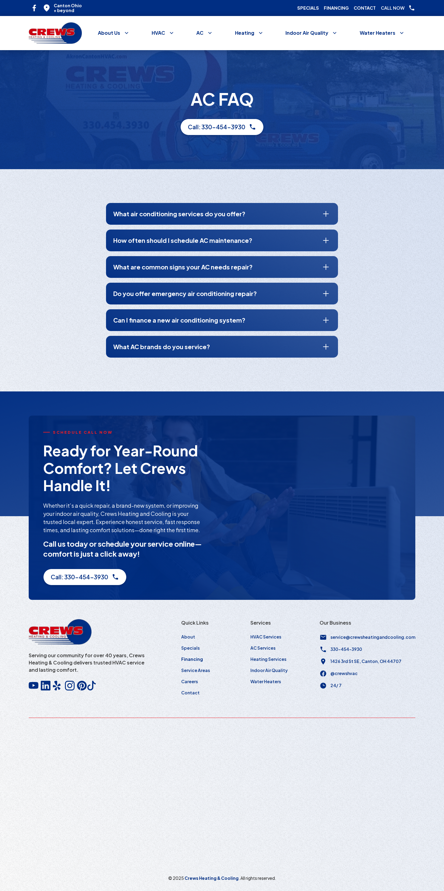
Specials (308, 8)
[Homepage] (55, 33)
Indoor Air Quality (269, 670)
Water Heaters (265, 681)
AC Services (262, 648)
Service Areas (195, 670)
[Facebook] (34, 8)
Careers (189, 681)
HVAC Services (265, 636)
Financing (336, 8)
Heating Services (268, 659)
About (188, 636)
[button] (113, 33)
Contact (365, 8)
